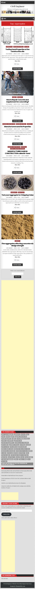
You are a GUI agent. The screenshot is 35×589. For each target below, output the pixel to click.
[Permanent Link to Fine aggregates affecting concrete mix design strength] (17, 227)
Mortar (15, 453)
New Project (22, 453)
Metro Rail (9, 453)
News (27, 453)
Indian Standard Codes (7, 449)
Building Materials (18, 46)
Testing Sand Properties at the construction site (17, 50)
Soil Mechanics (29, 457)
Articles (23, 434)
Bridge (12, 436)
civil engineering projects (23, 438)
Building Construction (9, 124)
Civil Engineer (17, 6)
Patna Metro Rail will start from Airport (12, 475)
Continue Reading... (18, 69)
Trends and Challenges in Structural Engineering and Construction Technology (14, 464)
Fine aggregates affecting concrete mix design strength (17, 244)
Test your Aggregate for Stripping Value (17, 195)
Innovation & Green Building (8, 451)
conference (10, 440)
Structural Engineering (7, 459)
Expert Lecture (5, 447)
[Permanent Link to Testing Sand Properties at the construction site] (17, 36)
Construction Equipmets (8, 443)
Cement (14, 97)
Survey (16, 459)
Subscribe (6, 514)
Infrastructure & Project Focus (21, 449)
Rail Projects (11, 457)
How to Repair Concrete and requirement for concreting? (17, 101)
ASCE (28, 434)
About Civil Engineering (7, 434)
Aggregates (9, 46)
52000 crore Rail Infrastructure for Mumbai (13, 483)
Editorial (22, 445)
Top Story (4, 461)
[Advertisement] (17, 354)
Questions (4, 457)
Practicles (21, 192)
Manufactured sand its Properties (17, 126)
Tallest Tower (23, 459)
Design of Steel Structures (21, 443)
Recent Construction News (17, 148)
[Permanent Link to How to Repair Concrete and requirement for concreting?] (17, 83)
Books (3, 436)
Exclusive (28, 445)
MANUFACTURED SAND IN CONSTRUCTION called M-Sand (17, 152)
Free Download (13, 447)
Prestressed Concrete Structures (19, 455)
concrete (20, 97)
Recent (17, 457)
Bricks (7, 436)
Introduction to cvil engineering (24, 451)
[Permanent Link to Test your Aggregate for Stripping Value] (17, 183)
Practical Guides (6, 455)
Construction (18, 440)
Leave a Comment (25, 53)
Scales (22, 457)
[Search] (33, 18)
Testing (27, 46)
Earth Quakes (5, 445)
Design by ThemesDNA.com (17, 586)
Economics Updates (14, 445)
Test (29, 459)
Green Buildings (22, 447)
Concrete (4, 440)
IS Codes (4, 453)
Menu (4, 2)
